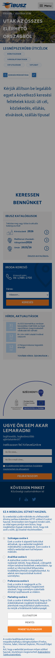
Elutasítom (30, 616)
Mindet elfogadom (30, 630)
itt (17, 530)
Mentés (29, 623)
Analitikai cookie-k (17, 557)
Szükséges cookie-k (18, 538)
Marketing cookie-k (18, 597)
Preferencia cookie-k (18, 581)
